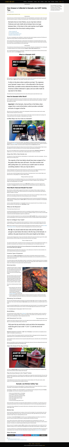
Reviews (56, 1)
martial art (32, 79)
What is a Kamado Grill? (13, 31)
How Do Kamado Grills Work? (14, 32)
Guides (60, 1)
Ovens (49, 1)
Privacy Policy (37, 443)
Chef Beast (9, 2)
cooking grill (24, 313)
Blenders (25, 1)
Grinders (42, 1)
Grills (39, 1)
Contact (33, 443)
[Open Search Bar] (63, 1)
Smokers (52, 1)
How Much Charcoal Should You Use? (15, 33)
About (30, 443)
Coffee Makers (30, 1)
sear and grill (15, 143)
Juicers (45, 1)
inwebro (43, 445)
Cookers (35, 1)
